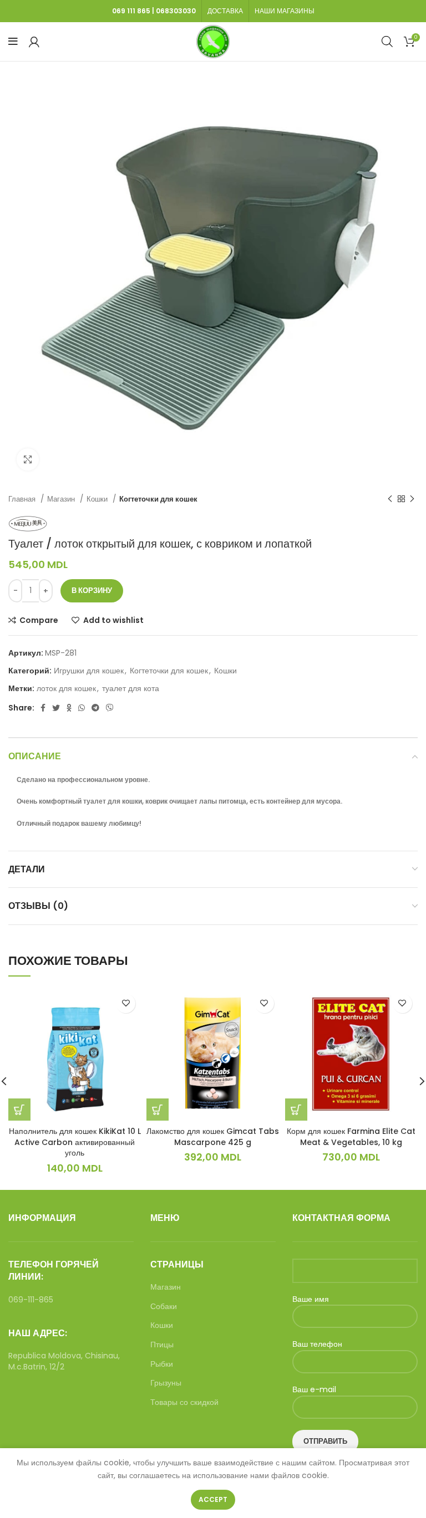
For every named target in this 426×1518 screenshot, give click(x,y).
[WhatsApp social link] (81, 708)
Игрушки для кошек (89, 670)
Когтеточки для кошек (158, 499)
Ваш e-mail (314, 1389)
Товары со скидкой (184, 1402)
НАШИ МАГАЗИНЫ (285, 11)
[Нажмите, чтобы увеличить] (28, 459)
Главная (23, 499)
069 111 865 (131, 11)
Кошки (98, 499)
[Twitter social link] (56, 708)
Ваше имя (310, 1299)
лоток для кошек (66, 688)
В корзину (92, 590)
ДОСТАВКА (225, 11)
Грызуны (165, 1383)
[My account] (34, 41)
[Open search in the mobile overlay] (387, 41)
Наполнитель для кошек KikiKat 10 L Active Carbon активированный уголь (75, 1142)
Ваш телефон (317, 1344)
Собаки (163, 1306)
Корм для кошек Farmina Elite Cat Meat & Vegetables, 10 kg (351, 1137)
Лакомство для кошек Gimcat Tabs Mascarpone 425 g (212, 1137)
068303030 (176, 11)
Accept (213, 1499)
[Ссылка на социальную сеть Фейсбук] (43, 708)
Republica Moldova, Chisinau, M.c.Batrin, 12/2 (64, 1361)
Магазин (62, 499)
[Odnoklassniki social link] (69, 708)
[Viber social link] (110, 708)
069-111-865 (30, 1299)
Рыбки (161, 1364)
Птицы (162, 1345)
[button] (19, 1109)
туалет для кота (130, 688)
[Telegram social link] (95, 708)
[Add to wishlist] (125, 1003)
